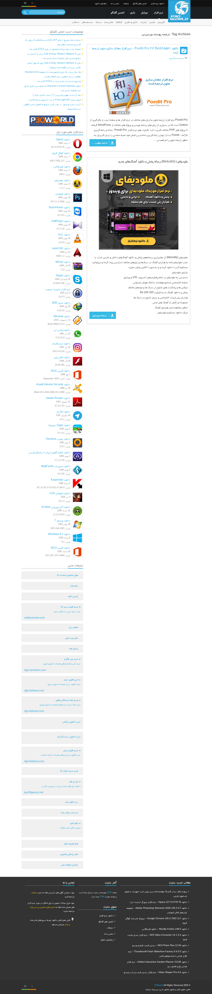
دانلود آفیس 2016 (60, 370)
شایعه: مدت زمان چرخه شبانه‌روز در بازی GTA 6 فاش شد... (54, 49)
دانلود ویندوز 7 (62, 520)
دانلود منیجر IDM (61, 302)
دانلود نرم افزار (157, 3)
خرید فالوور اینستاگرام (68, 736)
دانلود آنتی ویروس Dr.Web (56, 507)
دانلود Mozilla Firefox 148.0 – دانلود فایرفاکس (164, 929)
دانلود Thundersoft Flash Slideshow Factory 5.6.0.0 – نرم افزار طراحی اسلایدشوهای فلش (157, 953)
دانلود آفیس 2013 (60, 547)
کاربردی (161, 22)
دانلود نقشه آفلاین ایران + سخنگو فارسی (49, 452)
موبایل (144, 13)
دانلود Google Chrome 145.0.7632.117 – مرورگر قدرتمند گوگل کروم (156, 920)
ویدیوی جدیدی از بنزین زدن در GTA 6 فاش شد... (58, 81)
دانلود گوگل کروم (61, 153)
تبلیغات (126, 3)
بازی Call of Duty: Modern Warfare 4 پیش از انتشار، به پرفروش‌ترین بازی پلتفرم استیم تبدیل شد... (54, 55)
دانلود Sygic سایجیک (59, 425)
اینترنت (143, 22)
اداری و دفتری (131, 22)
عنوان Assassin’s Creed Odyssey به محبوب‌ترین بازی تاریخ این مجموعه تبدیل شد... (53, 88)
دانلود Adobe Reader (58, 398)
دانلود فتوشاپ (62, 193)
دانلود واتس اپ (62, 330)
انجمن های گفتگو (140, 3)
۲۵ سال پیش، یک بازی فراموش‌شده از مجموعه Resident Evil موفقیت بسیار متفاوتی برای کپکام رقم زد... (53, 74)
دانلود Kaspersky (60, 479)
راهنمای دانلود (101, 3)
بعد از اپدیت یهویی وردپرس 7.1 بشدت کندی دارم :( (57, 95)
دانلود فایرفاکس (61, 166)
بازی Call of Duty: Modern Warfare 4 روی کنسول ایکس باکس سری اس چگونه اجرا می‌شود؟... (54, 65)
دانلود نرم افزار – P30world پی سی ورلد (179, 11)
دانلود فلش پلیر (62, 357)
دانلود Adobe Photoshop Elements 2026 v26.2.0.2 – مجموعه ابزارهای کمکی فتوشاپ (157, 910)
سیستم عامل (87, 22)
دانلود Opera (63, 139)
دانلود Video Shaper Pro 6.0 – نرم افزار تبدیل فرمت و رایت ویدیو (155, 972)
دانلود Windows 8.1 (59, 534)
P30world (159, 985)
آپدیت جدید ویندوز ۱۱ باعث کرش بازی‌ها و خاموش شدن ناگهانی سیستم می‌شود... (52, 106)
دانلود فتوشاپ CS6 (59, 493)
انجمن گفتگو (117, 13)
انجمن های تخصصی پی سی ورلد (42, 907)
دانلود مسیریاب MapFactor (55, 466)
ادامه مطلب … (99, 142)
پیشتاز (67, 924)
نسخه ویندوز (99, 315)
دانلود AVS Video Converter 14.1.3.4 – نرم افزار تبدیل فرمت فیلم (157, 937)
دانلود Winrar (62, 261)
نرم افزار (158, 13)
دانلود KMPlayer (61, 221)
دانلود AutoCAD (61, 248)
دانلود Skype (63, 275)
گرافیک (119, 22)
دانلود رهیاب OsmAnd (58, 438)
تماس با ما (115, 3)
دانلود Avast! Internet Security (53, 384)
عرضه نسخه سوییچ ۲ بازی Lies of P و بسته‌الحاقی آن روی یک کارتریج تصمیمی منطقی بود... (53, 42)
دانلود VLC (64, 234)
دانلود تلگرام (63, 411)
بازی (132, 13)
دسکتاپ (75, 22)
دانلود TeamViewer (59, 207)
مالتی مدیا (108, 22)
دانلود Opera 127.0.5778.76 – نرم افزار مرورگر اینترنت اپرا (158, 902)
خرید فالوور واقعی (71, 721)
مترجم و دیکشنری (176, 58)
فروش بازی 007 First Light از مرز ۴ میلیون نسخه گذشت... (54, 99)
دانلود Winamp (61, 316)
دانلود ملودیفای (62, 180)
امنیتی (152, 22)
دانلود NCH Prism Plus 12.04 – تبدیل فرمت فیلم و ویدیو (159, 945)
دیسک (99, 22)
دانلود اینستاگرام (61, 343)
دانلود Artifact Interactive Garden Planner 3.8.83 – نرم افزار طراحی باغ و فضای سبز (157, 964)
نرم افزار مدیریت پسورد (57, 289)
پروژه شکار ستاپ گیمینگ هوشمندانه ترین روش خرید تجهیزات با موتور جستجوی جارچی (155, 893)
